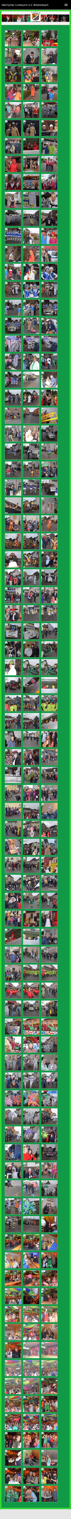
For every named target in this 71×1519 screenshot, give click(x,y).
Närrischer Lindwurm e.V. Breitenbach (25, 5)
